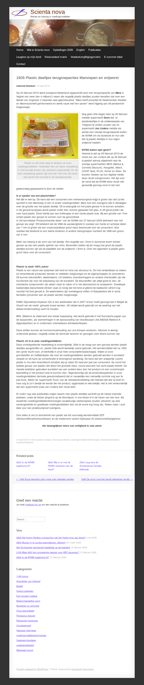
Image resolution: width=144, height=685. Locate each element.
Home (19, 50)
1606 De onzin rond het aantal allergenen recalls (107, 479)
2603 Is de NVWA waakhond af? (25, 464)
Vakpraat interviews (26, 630)
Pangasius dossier (25, 615)
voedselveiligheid (24, 442)
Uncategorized (23, 625)
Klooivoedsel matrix (56, 57)
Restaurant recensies (27, 620)
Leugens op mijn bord (28, 57)
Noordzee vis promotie (27, 605)
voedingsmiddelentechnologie (84, 439)
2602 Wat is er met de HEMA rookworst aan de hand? (60, 466)
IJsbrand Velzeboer (25, 85)
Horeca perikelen (24, 591)
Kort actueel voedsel (41, 439)
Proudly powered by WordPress (32, 669)
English (80, 50)
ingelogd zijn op (33, 504)
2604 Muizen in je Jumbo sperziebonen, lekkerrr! (41, 542)
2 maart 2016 (43, 85)
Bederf (19, 586)
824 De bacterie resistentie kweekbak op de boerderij (43, 547)
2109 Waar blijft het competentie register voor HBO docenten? (47, 552)
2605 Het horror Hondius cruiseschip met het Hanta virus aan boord (50, 537)
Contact (20, 64)
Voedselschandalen (109, 439)
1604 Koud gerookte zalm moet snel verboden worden (45, 479)
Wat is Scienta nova (38, 50)
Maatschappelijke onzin (28, 601)
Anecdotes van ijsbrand (28, 581)
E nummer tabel (113, 57)
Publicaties (94, 50)
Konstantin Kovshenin (82, 669)
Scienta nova (47, 12)
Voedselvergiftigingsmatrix (86, 57)
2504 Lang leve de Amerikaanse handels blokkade (91, 466)
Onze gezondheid (60, 439)
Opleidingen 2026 (63, 50)
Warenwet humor (24, 650)
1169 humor (22, 576)
